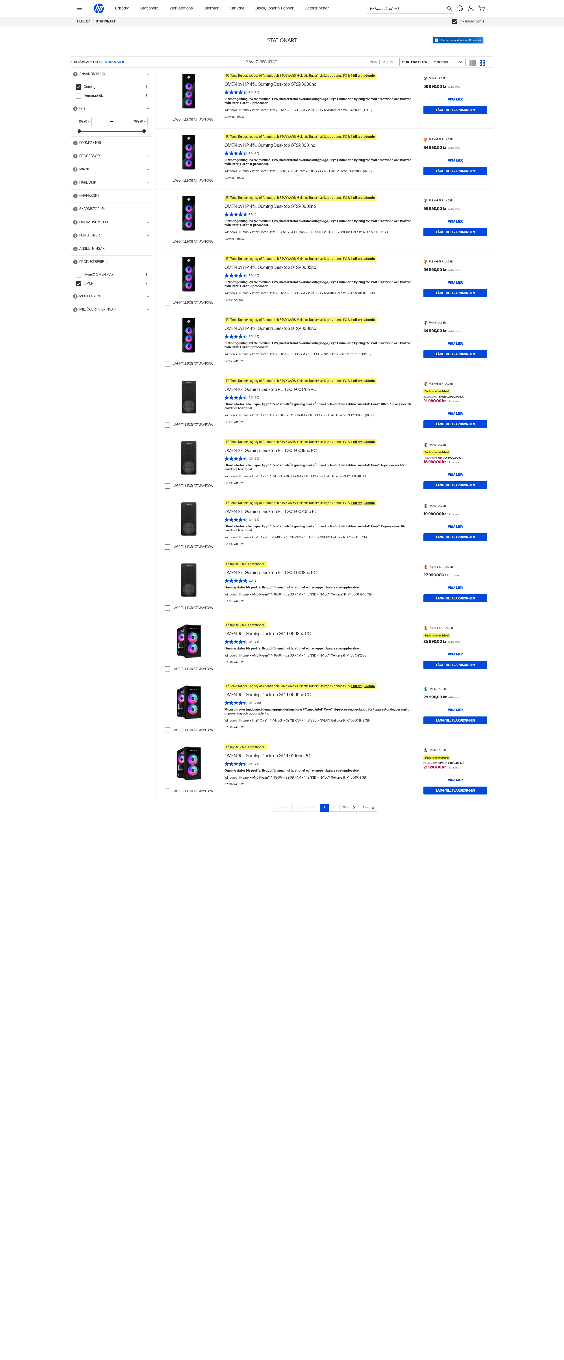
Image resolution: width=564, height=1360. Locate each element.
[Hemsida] (99, 8)
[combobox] (432, 62)
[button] (111, 74)
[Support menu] (459, 8)
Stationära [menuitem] (149, 8)
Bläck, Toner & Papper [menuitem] (274, 8)
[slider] (79, 131)
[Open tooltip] (75, 74)
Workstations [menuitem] (181, 8)
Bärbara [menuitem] (122, 8)
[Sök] (449, 8)
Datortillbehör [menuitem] (317, 8)
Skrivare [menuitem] (237, 8)
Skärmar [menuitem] (211, 8)
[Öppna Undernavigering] (79, 8)
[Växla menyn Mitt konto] (470, 8)
